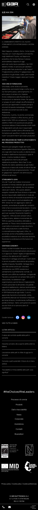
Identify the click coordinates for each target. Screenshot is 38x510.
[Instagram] (23, 317)
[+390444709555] (3, 507)
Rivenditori (19, 434)
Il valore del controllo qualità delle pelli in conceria (16, 336)
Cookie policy (16, 484)
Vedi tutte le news (9, 323)
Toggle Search (28, 4)
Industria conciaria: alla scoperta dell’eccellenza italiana (18, 345)
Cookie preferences (30, 484)
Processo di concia (19, 399)
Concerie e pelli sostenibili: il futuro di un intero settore (18, 362)
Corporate (19, 419)
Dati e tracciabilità (19, 409)
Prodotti (19, 404)
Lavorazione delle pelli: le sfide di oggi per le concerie (17, 354)
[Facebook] (17, 317)
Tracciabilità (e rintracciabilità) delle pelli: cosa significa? (17, 371)
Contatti (19, 429)
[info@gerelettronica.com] (9, 507)
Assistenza (19, 424)
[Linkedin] (29, 317)
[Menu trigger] (26, 507)
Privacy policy (6, 484)
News (19, 414)
